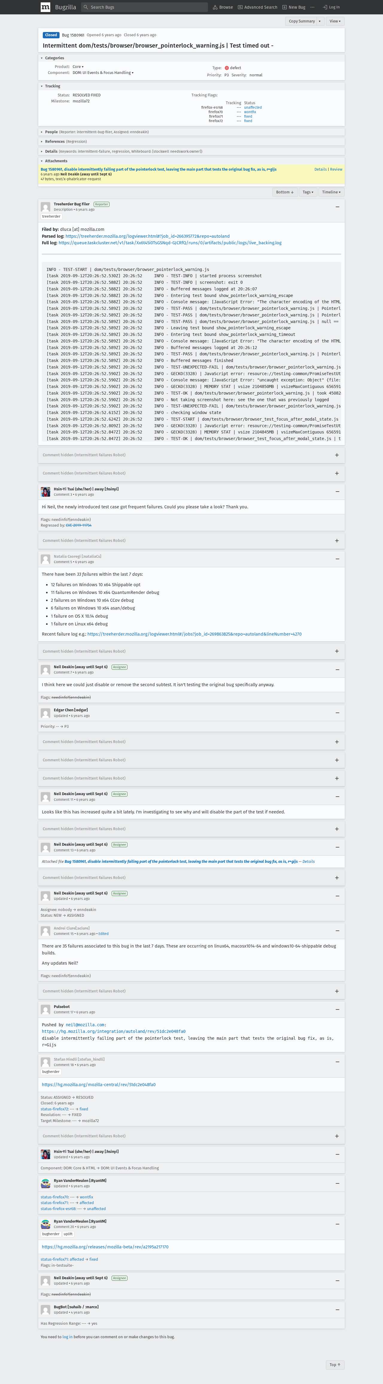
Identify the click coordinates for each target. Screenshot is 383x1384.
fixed (248, 116)
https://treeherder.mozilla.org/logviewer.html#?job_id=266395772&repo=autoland (148, 236)
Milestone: (60, 101)
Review (336, 169)
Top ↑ (335, 1364)
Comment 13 (64, 850)
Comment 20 (64, 1227)
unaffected (253, 107)
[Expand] (337, 455)
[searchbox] (144, 7)
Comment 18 (64, 1065)
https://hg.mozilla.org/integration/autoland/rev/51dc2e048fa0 (114, 1031)
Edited (103, 934)
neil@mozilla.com (85, 1024)
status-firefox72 (54, 1109)
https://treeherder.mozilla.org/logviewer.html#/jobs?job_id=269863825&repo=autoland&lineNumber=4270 (194, 634)
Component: (59, 72)
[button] (331, 7)
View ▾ (335, 21)
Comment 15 (64, 934)
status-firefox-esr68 (58, 1208)
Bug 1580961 (73, 35)
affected (87, 1202)
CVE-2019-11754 (79, 525)
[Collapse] (337, 207)
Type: (216, 68)
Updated (61, 716)
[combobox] (144, 7)
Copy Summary (302, 21)
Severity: (239, 75)
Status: (64, 95)
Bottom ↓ (285, 192)
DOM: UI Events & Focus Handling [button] (103, 72)
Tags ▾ (308, 192)
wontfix (250, 112)
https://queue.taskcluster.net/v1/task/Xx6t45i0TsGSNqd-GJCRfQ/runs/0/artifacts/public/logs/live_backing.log (170, 242)
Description (63, 209)
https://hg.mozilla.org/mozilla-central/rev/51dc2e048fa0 (99, 1084)
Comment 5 (63, 562)
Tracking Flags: (205, 95)
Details (320, 169)
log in (68, 1337)
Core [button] (78, 66)
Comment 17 (63, 1012)
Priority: (214, 75)
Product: (62, 66)
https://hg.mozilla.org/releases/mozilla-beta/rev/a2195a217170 (105, 1247)
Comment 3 (63, 494)
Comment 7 (63, 672)
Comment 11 (63, 800)
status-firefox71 (54, 1202)
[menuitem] (222, 7)
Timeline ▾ (331, 192)
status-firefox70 (54, 1197)
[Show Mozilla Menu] (45, 7)
